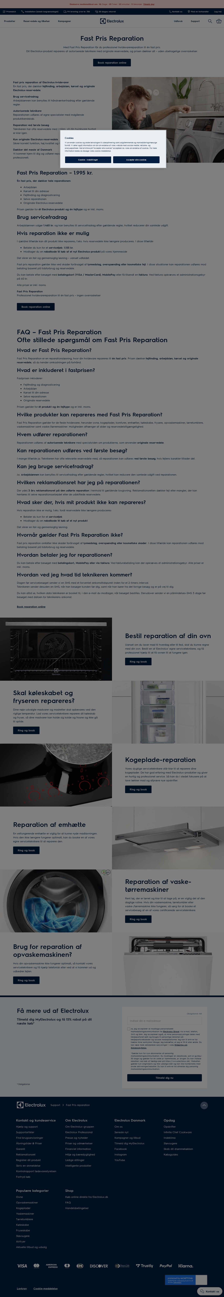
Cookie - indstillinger (88, 159)
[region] (113, 149)
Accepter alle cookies (136, 159)
